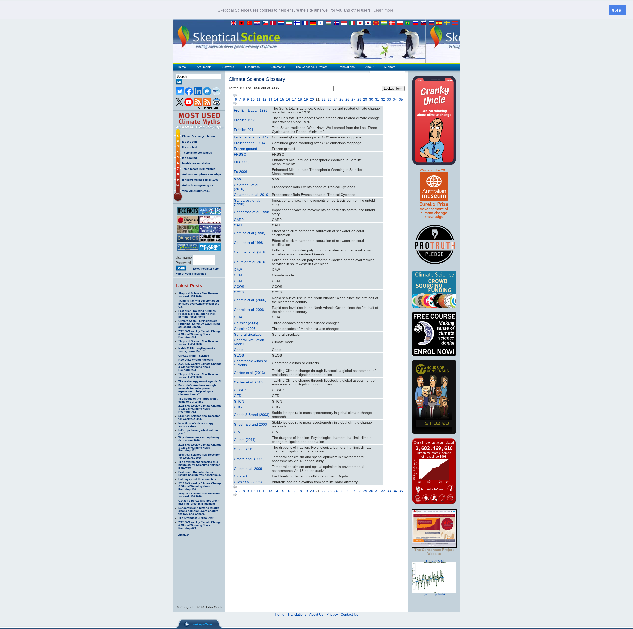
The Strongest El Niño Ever (195, 518)
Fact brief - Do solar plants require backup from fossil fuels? (200, 473)
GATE (238, 225)
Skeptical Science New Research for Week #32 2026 (199, 417)
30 (371, 99)
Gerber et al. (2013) (249, 373)
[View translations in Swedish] (448, 23)
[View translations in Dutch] (282, 23)
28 (359, 99)
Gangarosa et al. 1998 (251, 212)
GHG (238, 407)
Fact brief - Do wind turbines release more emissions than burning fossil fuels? (197, 313)
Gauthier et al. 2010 (249, 262)
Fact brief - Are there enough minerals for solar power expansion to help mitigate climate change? (197, 390)
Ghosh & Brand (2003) (251, 415)
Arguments (204, 67)
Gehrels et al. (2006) (250, 300)
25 (341, 99)
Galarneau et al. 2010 (251, 195)
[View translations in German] (314, 23)
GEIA (238, 317)
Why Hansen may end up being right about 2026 (198, 439)
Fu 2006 (240, 172)
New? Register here (206, 268)
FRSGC (240, 154)
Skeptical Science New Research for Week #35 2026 (199, 295)
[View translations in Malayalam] (385, 23)
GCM (238, 275)
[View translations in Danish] (274, 23)
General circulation (248, 334)
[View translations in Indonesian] (345, 23)
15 (282, 99)
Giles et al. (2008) (248, 482)
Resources (252, 67)
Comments (277, 67)
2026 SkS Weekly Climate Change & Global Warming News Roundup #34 (199, 334)
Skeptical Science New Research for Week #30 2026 (199, 495)
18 (300, 99)
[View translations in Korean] (369, 23)
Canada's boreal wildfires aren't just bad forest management (198, 502)
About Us (316, 614)
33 (389, 99)
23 (330, 99)
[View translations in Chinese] (250, 23)
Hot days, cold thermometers (197, 479)
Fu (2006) (241, 162)
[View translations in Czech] (266, 23)
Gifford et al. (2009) (249, 459)
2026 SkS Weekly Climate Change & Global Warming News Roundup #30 (199, 486)
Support (389, 67)
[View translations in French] (306, 23)
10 (253, 99)
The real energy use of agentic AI (199, 381)
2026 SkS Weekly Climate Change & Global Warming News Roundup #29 (199, 525)
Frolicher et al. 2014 (249, 143)
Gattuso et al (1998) (249, 233)
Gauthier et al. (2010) (251, 252)
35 (401, 99)
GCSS (239, 292)
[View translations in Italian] (353, 23)
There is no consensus (197, 152)
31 (377, 99)
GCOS (239, 287)
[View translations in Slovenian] (432, 23)
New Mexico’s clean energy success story (195, 424)
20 (312, 99)
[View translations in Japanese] (361, 23)
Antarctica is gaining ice (198, 185)
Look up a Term (202, 624)
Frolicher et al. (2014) (251, 137)
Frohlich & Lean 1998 (251, 110)
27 (353, 99)
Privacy (332, 614)
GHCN (239, 401)
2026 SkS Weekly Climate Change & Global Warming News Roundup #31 (199, 447)
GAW (238, 269)
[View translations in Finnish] (298, 23)
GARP (239, 220)
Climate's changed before (199, 136)
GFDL (238, 396)
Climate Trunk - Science (193, 355)
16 (288, 99)
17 (294, 99)
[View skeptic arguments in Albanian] (243, 23)
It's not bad (189, 147)
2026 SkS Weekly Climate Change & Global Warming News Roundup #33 (199, 366)
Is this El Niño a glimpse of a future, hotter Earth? (196, 350)
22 (324, 99)
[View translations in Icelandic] (337, 23)
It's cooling (189, 158)
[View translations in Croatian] (258, 23)
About (369, 67)
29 (365, 99)
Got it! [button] (617, 10)
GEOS (239, 355)
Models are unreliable (196, 163)
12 (264, 99)
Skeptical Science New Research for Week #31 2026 (199, 456)
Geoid (238, 350)
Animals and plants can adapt (201, 174)
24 (336, 99)
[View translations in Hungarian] (330, 23)
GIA (237, 432)
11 (258, 99)
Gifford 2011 (243, 449)
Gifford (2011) (245, 440)
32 (383, 99)
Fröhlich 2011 (244, 130)
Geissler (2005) (246, 323)
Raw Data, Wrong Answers (195, 359)
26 (347, 99)
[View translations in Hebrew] (322, 23)
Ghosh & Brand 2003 (250, 424)
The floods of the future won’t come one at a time (198, 400)
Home (182, 67)
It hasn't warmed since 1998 (200, 179)
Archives (183, 534)
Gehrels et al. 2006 (249, 310)
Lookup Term (393, 88)
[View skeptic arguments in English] (235, 23)
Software (228, 67)
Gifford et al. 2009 (248, 469)
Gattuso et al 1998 (248, 243)
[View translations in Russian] (417, 23)
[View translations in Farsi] (290, 23)
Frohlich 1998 (244, 120)
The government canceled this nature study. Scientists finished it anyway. (199, 464)
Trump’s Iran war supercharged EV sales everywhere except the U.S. (198, 303)
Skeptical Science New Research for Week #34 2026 (199, 343)
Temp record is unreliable (198, 168)
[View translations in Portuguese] (409, 23)
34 (395, 99)
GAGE (239, 179)
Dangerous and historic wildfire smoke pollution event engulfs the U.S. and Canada (198, 510)
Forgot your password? (191, 273)
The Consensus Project (311, 67)
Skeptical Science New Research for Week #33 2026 (199, 376)
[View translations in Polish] (401, 23)
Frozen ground (245, 149)
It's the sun (189, 141)
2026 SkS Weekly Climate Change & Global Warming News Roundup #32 (199, 408)
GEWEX (240, 390)
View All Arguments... (196, 190)
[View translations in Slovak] (425, 23)
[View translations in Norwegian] (393, 23)
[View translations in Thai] (455, 23)
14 (276, 99)
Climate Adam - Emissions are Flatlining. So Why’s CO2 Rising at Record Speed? (199, 323)
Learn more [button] (383, 10)
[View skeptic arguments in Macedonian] (377, 23)
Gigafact (240, 476)
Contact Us (349, 614)
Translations (346, 67)
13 (270, 99)
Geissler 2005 (245, 329)
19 (306, 99)
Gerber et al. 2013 (248, 382)
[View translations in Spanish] (440, 23)
